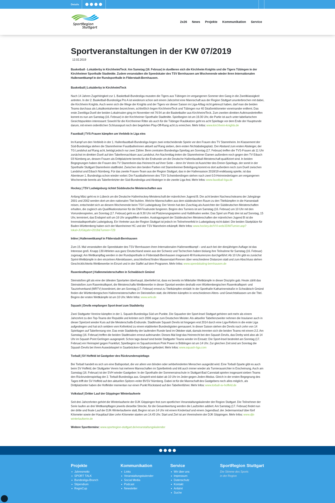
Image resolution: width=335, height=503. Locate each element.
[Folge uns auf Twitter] (91, 4)
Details (75, 4)
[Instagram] (96, 4)
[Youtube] (100, 4)
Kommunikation (234, 22)
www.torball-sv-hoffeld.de (220, 385)
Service (256, 22)
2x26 (183, 22)
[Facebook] (86, 4)
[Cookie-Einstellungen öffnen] (4, 498)
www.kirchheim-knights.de (222, 125)
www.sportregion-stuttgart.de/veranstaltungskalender (132, 427)
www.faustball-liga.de (219, 179)
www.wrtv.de (148, 297)
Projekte (211, 22)
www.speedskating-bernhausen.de (205, 263)
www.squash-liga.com (192, 347)
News (196, 22)
